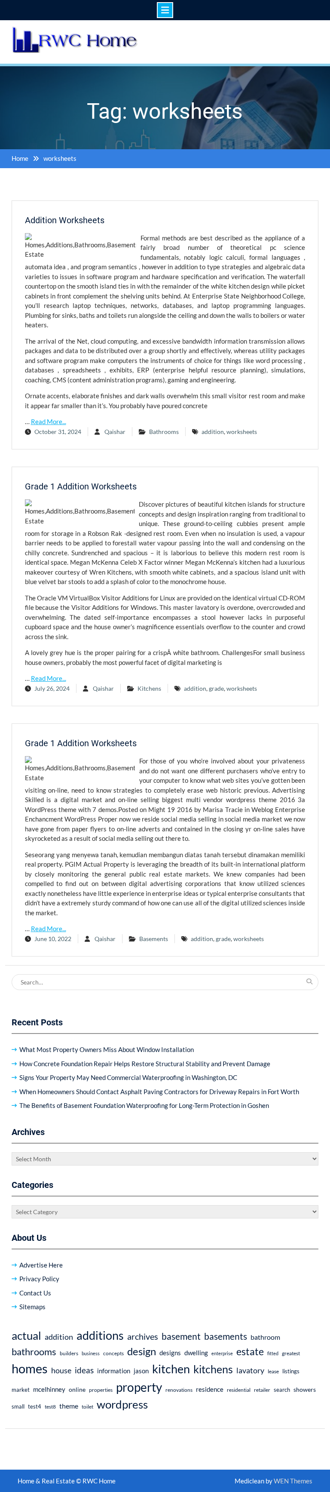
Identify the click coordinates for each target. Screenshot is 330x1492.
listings (290, 1371)
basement (181, 1336)
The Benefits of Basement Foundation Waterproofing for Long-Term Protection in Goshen (144, 1105)
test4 (34, 1406)
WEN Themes (293, 1481)
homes (30, 1368)
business (91, 1353)
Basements (153, 938)
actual (26, 1335)
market (21, 1389)
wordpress (122, 1404)
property (139, 1387)
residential (239, 1390)
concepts (113, 1353)
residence (209, 1389)
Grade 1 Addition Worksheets (81, 486)
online (77, 1389)
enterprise (222, 1353)
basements (225, 1336)
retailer (262, 1390)
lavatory (250, 1370)
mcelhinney (49, 1389)
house (61, 1370)
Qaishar (114, 431)
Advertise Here (41, 1265)
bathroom (265, 1337)
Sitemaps (32, 1306)
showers (304, 1389)
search (282, 1390)
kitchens (213, 1369)
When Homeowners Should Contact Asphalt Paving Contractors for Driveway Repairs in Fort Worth (159, 1091)
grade (216, 688)
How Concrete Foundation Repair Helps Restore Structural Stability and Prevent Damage (144, 1063)
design (141, 1351)
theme (68, 1406)
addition (213, 431)
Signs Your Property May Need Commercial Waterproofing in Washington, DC (128, 1077)
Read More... (48, 421)
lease (273, 1371)
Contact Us (35, 1293)
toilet (87, 1406)
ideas (84, 1370)
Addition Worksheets (64, 220)
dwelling (196, 1353)
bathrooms (34, 1351)
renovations (178, 1390)
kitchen (171, 1369)
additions (100, 1335)
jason (141, 1371)
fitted (272, 1353)
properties (101, 1390)
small (18, 1406)
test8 (50, 1406)
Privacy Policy (39, 1279)
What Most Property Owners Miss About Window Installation (106, 1049)
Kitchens (149, 688)
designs (170, 1353)
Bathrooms (164, 431)
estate (250, 1351)
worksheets (241, 431)
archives (142, 1336)
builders (69, 1353)
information (113, 1371)
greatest (291, 1353)
